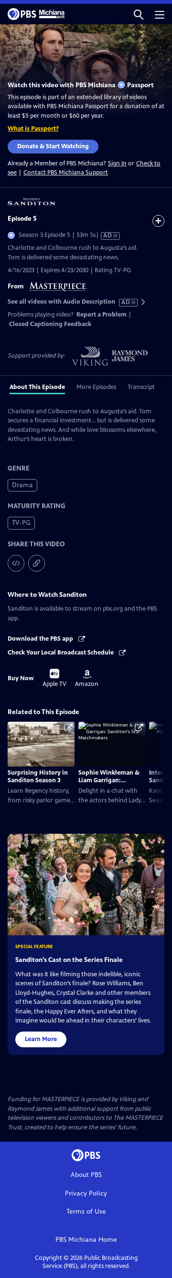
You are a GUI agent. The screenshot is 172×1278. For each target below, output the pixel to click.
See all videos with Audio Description (69, 302)
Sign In (117, 163)
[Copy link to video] (36, 563)
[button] (138, 14)
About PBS (86, 1175)
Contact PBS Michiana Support (65, 172)
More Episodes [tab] (96, 387)
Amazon (86, 679)
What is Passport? (33, 129)
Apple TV (54, 678)
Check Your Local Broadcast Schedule (61, 652)
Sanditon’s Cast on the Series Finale (69, 960)
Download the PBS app (41, 639)
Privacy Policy (86, 1193)
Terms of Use (86, 1211)
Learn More (41, 1039)
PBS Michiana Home (86, 1240)
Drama (22, 485)
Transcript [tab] (141, 387)
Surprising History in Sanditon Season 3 (38, 776)
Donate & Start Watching (53, 146)
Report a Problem (101, 314)
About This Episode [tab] (37, 387)
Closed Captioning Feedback (50, 324)
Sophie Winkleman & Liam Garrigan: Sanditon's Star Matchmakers (109, 784)
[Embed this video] (16, 563)
